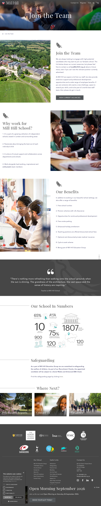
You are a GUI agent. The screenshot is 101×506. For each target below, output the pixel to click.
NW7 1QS (79, 471)
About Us (36, 472)
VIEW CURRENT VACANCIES (69, 97)
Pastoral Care (53, 467)
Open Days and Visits (55, 480)
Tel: (81, 474)
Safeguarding (53, 465)
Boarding (52, 470)
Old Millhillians (54, 476)
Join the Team (53, 472)
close (97, 487)
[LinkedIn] (87, 480)
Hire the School (38, 467)
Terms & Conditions (39, 474)
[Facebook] (83, 480)
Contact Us (75, 3)
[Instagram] (78, 480)
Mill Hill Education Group (40, 463)
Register (83, 3)
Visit (89, 3)
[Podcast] (92, 480)
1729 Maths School (38, 465)
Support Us (53, 478)
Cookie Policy (37, 478)
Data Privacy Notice (39, 476)
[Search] (93, 3)
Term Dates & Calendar (56, 474)
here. (61, 376)
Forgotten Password (55, 482)
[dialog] (2, 503)
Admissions (53, 463)
